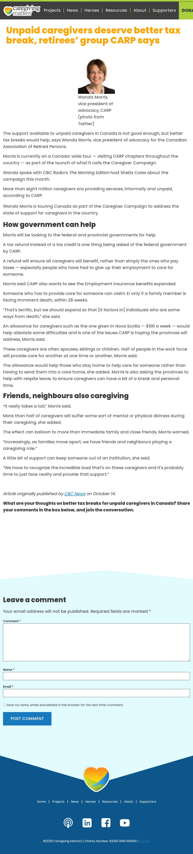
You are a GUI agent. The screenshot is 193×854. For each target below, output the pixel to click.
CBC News (74, 494)
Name (8, 669)
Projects (52, 10)
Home (41, 801)
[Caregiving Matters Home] (22, 10)
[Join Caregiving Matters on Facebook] (106, 823)
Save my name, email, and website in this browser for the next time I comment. (65, 705)
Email (8, 686)
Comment (12, 621)
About (139, 10)
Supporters (164, 10)
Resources (116, 10)
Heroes (91, 10)
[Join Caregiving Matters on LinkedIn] (87, 823)
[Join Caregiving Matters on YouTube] (125, 823)
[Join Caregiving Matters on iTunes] (68, 823)
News (72, 10)
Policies (144, 841)
